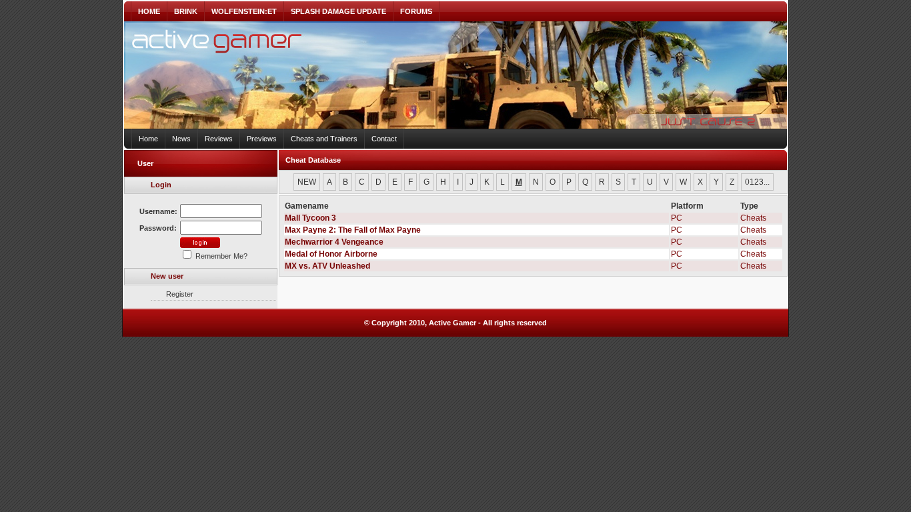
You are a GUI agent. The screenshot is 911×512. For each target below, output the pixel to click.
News (181, 139)
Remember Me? (220, 256)
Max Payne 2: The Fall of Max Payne (353, 230)
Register (179, 294)
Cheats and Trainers (324, 139)
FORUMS (416, 11)
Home (148, 139)
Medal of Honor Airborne (331, 254)
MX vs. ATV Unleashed (327, 266)
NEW (306, 182)
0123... (757, 182)
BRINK (185, 11)
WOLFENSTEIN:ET (244, 11)
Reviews (219, 139)
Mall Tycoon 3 (310, 218)
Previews (262, 139)
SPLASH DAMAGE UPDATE (338, 11)
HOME (149, 11)
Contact (384, 139)
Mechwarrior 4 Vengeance (334, 242)
